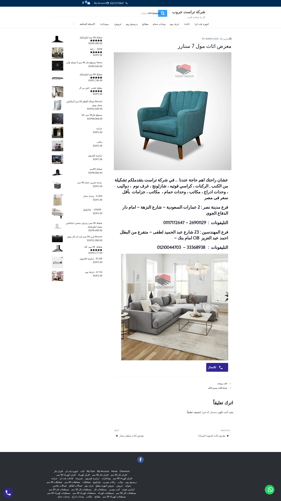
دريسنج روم (132, 24)
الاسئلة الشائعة (87, 24)
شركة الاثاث (222, 388)
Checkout (124, 471)
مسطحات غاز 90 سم (126, 493)
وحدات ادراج (78, 496)
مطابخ (145, 24)
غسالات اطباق (75, 485)
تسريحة (79, 478)
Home (114, 471)
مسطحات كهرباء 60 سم (58, 493)
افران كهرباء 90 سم (122, 478)
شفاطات (86, 482)
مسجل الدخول (209, 412)
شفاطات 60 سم (72, 482)
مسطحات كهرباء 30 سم (84, 493)
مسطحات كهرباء (106, 493)
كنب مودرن (114, 489)
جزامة (54, 478)
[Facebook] (83, 3)
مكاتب (89, 496)
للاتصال (212, 367)
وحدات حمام (159, 24)
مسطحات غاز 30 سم (81, 489)
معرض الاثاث (212, 388)
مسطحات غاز (100, 489)
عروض (118, 24)
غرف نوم (174, 24)
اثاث (187, 24)
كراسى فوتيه (128, 489)
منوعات (105, 24)
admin (209, 38)
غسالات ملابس (60, 485)
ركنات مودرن (109, 482)
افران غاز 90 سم (100, 474)
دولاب (120, 482)
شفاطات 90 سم (54, 482)
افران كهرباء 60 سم (66, 474)
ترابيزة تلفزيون (92, 478)
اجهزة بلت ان (202, 24)
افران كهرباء (84, 474)
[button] (269, 489)
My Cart (91, 471)
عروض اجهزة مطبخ (105, 485)
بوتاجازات (106, 478)
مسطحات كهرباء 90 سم (114, 496)
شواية (128, 485)
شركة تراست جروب (188, 11)
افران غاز (58, 471)
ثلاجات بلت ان (66, 478)
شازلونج (97, 482)
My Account (100, 3)
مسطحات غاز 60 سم (59, 489)
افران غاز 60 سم (119, 474)
